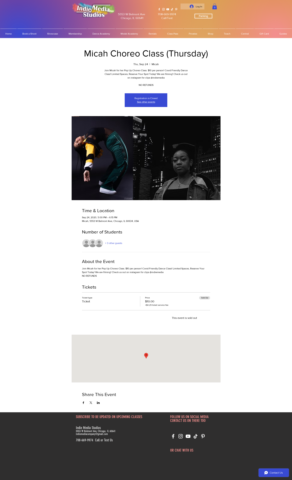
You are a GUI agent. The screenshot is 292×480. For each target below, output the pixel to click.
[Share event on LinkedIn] (98, 402)
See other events (146, 102)
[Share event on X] (90, 402)
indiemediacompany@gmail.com (92, 434)
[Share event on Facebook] (83, 402)
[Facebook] (159, 9)
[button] (214, 6)
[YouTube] (167, 9)
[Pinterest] (176, 9)
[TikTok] (172, 9)
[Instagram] (163, 9)
